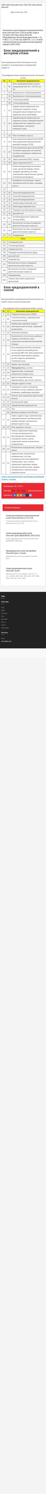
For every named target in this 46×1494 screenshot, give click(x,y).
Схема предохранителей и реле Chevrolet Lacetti (19, 569)
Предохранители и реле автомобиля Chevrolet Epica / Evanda (21, 552)
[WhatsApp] (18, 495)
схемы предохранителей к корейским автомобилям (22, 477)
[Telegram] (30, 495)
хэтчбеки (12, 479)
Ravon (23, 491)
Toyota (3, 625)
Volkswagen (5, 628)
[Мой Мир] (24, 495)
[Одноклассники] (21, 495)
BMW (3, 610)
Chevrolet (4, 613)
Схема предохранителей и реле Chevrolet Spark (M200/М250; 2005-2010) (23, 534)
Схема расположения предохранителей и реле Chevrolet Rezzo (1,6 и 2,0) (22, 516)
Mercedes (4, 619)
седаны (4, 479)
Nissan (3, 622)
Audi (2, 607)
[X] (27, 495)
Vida (18, 491)
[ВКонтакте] (14, 495)
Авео (13, 491)
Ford (2, 616)
